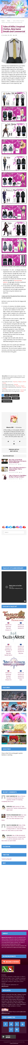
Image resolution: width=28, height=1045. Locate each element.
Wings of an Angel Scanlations (9, 1006)
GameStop (8, 626)
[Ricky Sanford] (3, 798)
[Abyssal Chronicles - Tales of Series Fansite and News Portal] (5, 1010)
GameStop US (8, 650)
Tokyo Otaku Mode (20, 1004)
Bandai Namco (8, 655)
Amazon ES (21, 628)
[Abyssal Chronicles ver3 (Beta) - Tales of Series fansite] (14, 9)
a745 (15, 35)
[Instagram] (17, 1029)
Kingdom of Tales (20, 997)
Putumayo (16, 398)
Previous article (14, 449)
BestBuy (8, 651)
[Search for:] (14, 532)
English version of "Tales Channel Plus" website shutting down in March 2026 (16, 808)
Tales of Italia (17, 1002)
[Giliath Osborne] (3, 827)
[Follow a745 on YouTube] (14, 444)
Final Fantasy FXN (18, 996)
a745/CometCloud (14, 1043)
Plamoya (20, 1001)
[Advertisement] (15, 88)
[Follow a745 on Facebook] (14, 441)
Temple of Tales (11, 1004)
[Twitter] (11, 1024)
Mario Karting (12, 999)
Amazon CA (8, 630)
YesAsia (4, 383)
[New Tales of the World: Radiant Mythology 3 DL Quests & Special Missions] (5, 463)
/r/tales (3, 1002)
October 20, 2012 (7, 35)
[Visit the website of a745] (8, 441)
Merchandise (14, 395)
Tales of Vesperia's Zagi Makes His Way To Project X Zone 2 (17, 476)
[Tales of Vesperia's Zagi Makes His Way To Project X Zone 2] (5, 478)
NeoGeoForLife (20, 999)
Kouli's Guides (5, 999)
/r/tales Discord (9, 1002)
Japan (7, 395)
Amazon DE (21, 626)
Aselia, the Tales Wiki (11, 994)
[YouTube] (22, 1024)
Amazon (3, 994)
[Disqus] (14, 502)
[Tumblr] (17, 1024)
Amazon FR (21, 651)
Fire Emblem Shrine (10, 997)
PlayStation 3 (6, 398)
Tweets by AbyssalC (7, 859)
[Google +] (11, 1029)
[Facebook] (5, 1024)
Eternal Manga (9, 996)
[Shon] (3, 808)
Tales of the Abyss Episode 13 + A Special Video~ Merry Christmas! (17, 469)
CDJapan (20, 381)
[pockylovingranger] (3, 817)
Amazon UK (21, 624)
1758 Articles (18, 427)
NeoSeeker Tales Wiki (7, 1001)
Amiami (24, 381)
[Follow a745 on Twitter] (19, 441)
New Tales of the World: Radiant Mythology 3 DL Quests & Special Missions (17, 461)
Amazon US (8, 624)
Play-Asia (15, 381)
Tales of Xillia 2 (7, 401)
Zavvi (20, 679)
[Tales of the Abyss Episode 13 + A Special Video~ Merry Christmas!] (5, 470)
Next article (14, 451)
